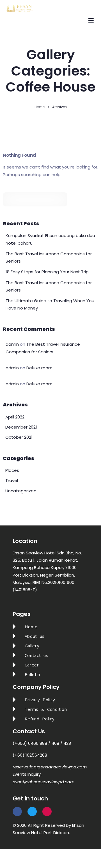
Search (61, 199)
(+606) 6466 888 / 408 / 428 (42, 743)
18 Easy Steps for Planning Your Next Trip (47, 272)
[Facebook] (17, 811)
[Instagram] (47, 811)
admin (12, 344)
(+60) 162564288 (30, 755)
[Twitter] (32, 811)
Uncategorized (20, 491)
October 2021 (19, 437)
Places (12, 470)
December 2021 (21, 427)
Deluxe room (39, 368)
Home (40, 106)
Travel (11, 480)
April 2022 (14, 417)
